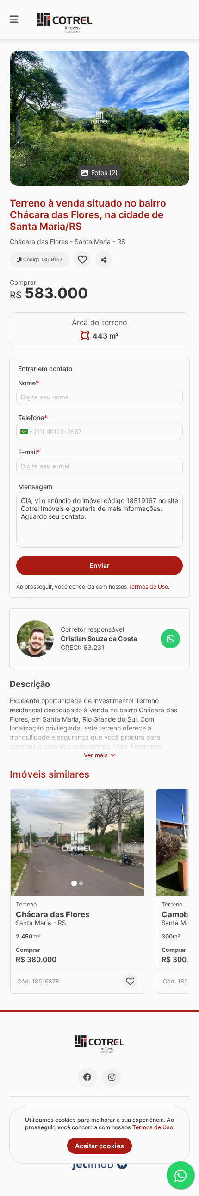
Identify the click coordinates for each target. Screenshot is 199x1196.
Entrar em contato (45, 368)
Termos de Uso (148, 586)
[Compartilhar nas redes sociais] (103, 259)
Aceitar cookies (99, 1146)
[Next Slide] (181, 118)
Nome (28, 383)
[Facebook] (87, 1077)
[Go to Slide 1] (74, 883)
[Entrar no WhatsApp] (170, 638)
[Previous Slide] (17, 118)
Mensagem (35, 487)
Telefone (32, 418)
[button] (99, 118)
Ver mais (96, 755)
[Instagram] (111, 1077)
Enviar (99, 565)
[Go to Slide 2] (81, 883)
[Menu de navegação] (14, 19)
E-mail (29, 452)
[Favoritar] (82, 259)
